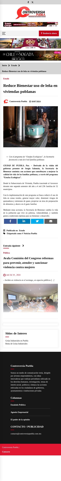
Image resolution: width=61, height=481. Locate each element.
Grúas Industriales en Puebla (16, 341)
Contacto (6, 452)
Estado (6, 79)
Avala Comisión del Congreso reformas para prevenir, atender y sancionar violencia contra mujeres (28, 263)
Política (6, 253)
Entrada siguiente (11, 245)
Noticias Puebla (30, 233)
